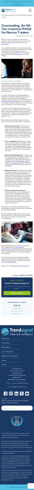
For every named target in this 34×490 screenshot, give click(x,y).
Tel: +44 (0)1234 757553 (17, 5)
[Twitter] (22, 393)
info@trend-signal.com (18, 387)
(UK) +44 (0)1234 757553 (20, 383)
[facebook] (6, 393)
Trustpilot (4, 398)
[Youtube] (27, 393)
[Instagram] (11, 393)
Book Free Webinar (17, 293)
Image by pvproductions (8, 81)
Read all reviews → (17, 313)
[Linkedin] (17, 393)
